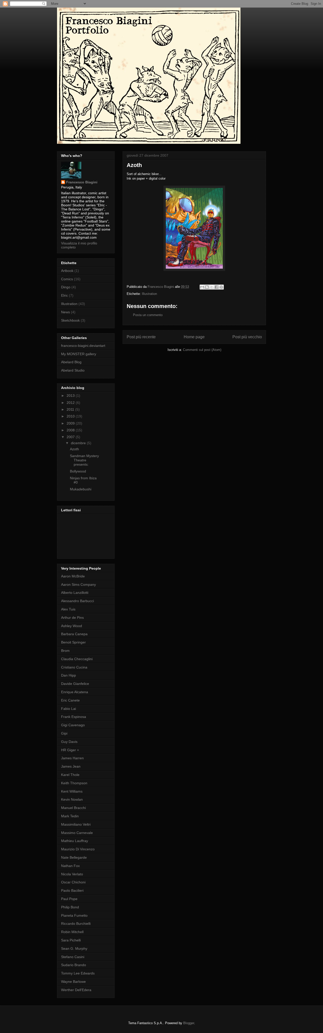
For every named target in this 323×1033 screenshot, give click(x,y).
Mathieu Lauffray (74, 841)
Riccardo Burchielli (76, 924)
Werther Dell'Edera (76, 990)
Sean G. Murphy (74, 948)
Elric (64, 295)
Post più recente (141, 337)
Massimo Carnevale (77, 833)
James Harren (72, 758)
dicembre (79, 443)
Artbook (67, 271)
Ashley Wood (71, 626)
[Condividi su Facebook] (216, 287)
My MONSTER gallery (78, 354)
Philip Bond (70, 907)
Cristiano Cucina (74, 667)
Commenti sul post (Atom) (202, 350)
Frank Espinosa (73, 717)
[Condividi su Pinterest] (221, 287)
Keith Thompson (74, 783)
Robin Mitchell (72, 932)
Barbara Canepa (74, 634)
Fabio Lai (68, 709)
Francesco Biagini (81, 182)
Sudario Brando (73, 965)
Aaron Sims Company (78, 584)
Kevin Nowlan (72, 799)
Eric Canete (70, 700)
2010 (71, 416)
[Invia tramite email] (202, 287)
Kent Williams (72, 791)
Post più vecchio (247, 337)
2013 (71, 396)
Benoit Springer (73, 642)
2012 (71, 403)
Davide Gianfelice (75, 684)
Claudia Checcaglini (77, 659)
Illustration (149, 294)
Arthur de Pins (72, 618)
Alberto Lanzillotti (74, 593)
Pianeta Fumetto (74, 915)
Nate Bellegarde (74, 857)
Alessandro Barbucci (77, 601)
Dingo (65, 287)
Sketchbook (70, 320)
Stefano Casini (72, 957)
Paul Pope (69, 899)
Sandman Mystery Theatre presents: (84, 460)
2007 (71, 437)
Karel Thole (70, 775)
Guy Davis (69, 742)
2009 (71, 423)
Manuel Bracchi (73, 808)
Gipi (64, 733)
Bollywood (78, 471)
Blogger (188, 1023)
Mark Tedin (70, 816)
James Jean (70, 766)
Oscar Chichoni (73, 882)
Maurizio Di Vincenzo (78, 849)
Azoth (74, 449)
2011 (71, 409)
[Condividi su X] (211, 287)
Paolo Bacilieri (72, 890)
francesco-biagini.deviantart (83, 346)
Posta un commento (148, 315)
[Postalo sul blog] (206, 287)
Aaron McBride (73, 576)
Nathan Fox (70, 866)
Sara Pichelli (71, 940)
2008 (71, 430)
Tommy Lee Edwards (78, 973)
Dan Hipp (68, 675)
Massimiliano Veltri (76, 824)
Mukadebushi (80, 489)
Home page (194, 337)
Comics (67, 279)
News (65, 312)
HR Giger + (70, 750)
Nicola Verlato (72, 874)
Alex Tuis (68, 609)
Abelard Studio (73, 370)
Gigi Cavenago (73, 725)
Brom (65, 651)
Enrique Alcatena (74, 692)
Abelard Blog (71, 362)
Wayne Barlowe (73, 982)
